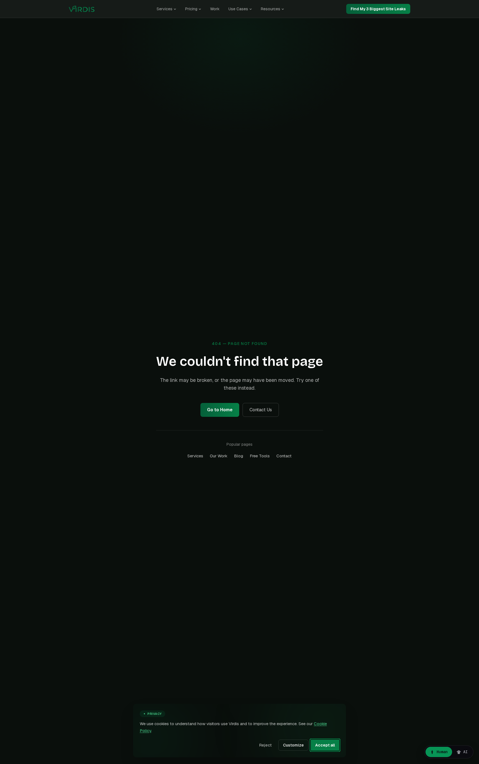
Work (215, 8)
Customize (293, 745)
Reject (265, 745)
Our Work (218, 455)
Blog (238, 455)
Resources (270, 8)
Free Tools (260, 455)
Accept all (325, 745)
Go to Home (220, 410)
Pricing (191, 8)
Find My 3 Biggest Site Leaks (378, 8)
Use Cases (238, 8)
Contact (284, 455)
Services (164, 8)
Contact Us (260, 410)
